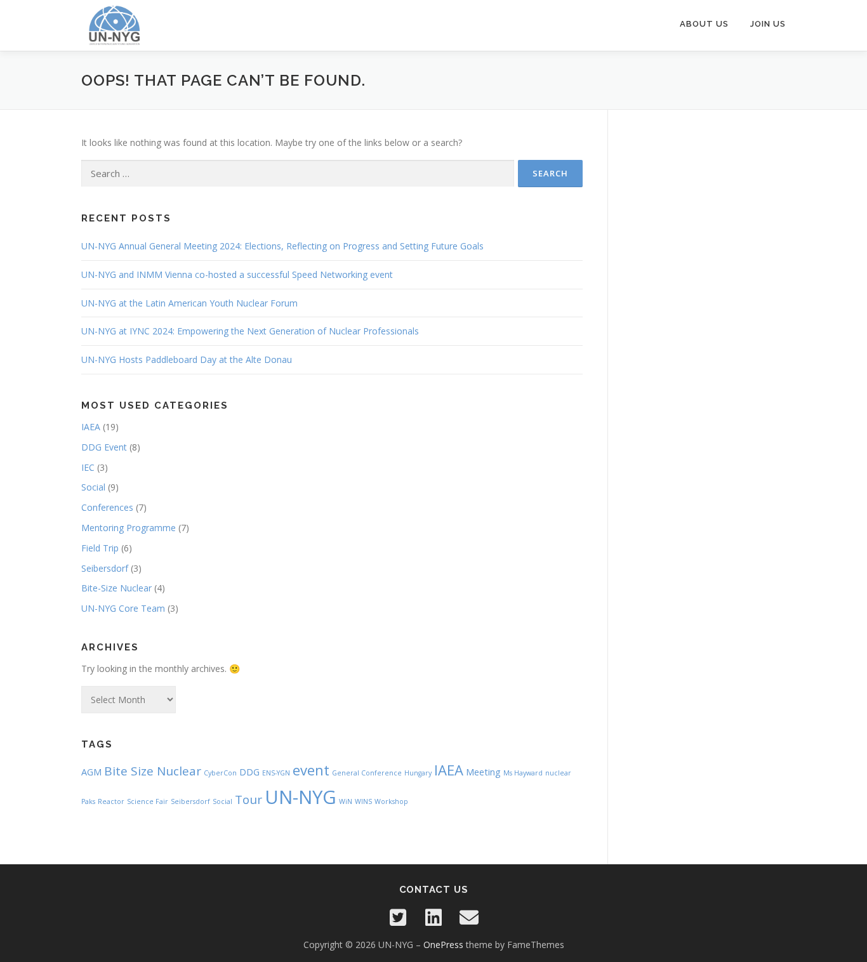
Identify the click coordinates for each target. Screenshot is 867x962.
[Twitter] (397, 917)
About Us (704, 24)
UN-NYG (300, 797)
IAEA (90, 427)
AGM (91, 772)
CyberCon (220, 772)
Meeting (483, 772)
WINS (363, 801)
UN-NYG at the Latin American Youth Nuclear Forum (189, 303)
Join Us (768, 24)
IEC (88, 467)
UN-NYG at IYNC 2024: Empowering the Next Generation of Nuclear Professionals (250, 331)
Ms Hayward (523, 772)
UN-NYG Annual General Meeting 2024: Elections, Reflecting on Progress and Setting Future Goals (282, 246)
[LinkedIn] (433, 917)
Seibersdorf (104, 568)
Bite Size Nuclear (152, 771)
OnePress (443, 945)
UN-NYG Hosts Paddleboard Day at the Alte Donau (186, 359)
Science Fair (147, 801)
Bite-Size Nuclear (116, 588)
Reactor (111, 801)
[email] (469, 917)
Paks (88, 801)
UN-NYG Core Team (123, 608)
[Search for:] (297, 173)
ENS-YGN (276, 772)
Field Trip (100, 548)
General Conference (367, 772)
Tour (248, 799)
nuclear (558, 772)
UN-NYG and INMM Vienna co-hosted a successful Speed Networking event (237, 274)
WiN (345, 801)
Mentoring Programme (128, 528)
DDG (249, 772)
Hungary (418, 772)
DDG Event (104, 447)
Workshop (391, 801)
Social (93, 487)
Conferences (107, 507)
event (311, 769)
